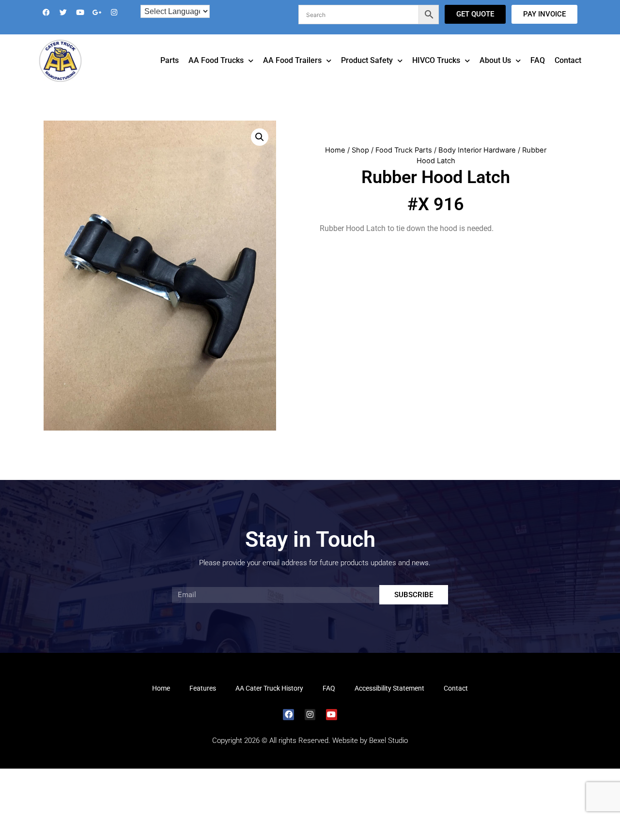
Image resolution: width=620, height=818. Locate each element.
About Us (495, 73)
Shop (360, 163)
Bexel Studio (388, 754)
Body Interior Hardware (477, 163)
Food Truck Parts (403, 163)
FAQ (537, 73)
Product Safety (367, 73)
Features (202, 702)
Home (335, 163)
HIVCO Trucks (436, 73)
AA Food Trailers (292, 73)
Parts (169, 73)
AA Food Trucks (216, 73)
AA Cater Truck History (269, 702)
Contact (568, 73)
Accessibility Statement (389, 702)
